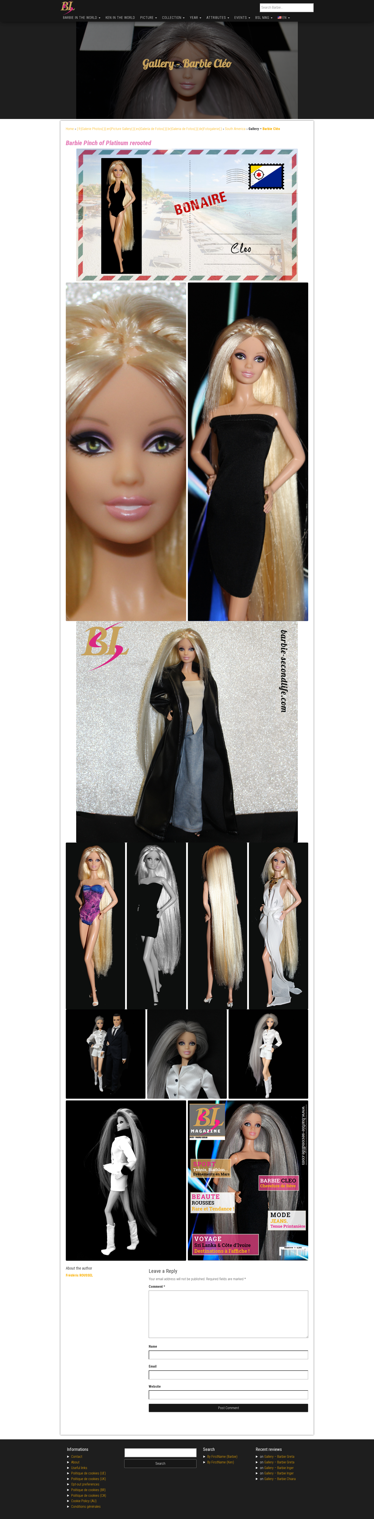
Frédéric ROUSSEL (79, 1275)
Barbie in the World (80, 18)
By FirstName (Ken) (220, 1462)
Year (194, 18)
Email (152, 1366)
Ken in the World (120, 18)
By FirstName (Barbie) (222, 1457)
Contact (76, 1457)
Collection (172, 18)
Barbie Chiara (286, 1479)
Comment (157, 1287)
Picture (147, 18)
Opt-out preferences (85, 1484)
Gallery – (270, 1457)
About (75, 1462)
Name (153, 1346)
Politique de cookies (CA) (88, 1495)
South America (235, 129)
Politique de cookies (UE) (88, 1473)
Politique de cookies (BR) (88, 1490)
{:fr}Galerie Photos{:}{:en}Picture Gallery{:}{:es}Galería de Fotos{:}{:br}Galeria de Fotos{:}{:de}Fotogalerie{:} (149, 129)
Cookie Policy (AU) (84, 1501)
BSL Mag (262, 18)
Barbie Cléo (207, 63)
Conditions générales (86, 1507)
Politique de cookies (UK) (88, 1479)
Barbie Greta (285, 1457)
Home (70, 129)
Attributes (216, 18)
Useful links (79, 1468)
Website (155, 1386)
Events (241, 18)
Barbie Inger (285, 1468)
